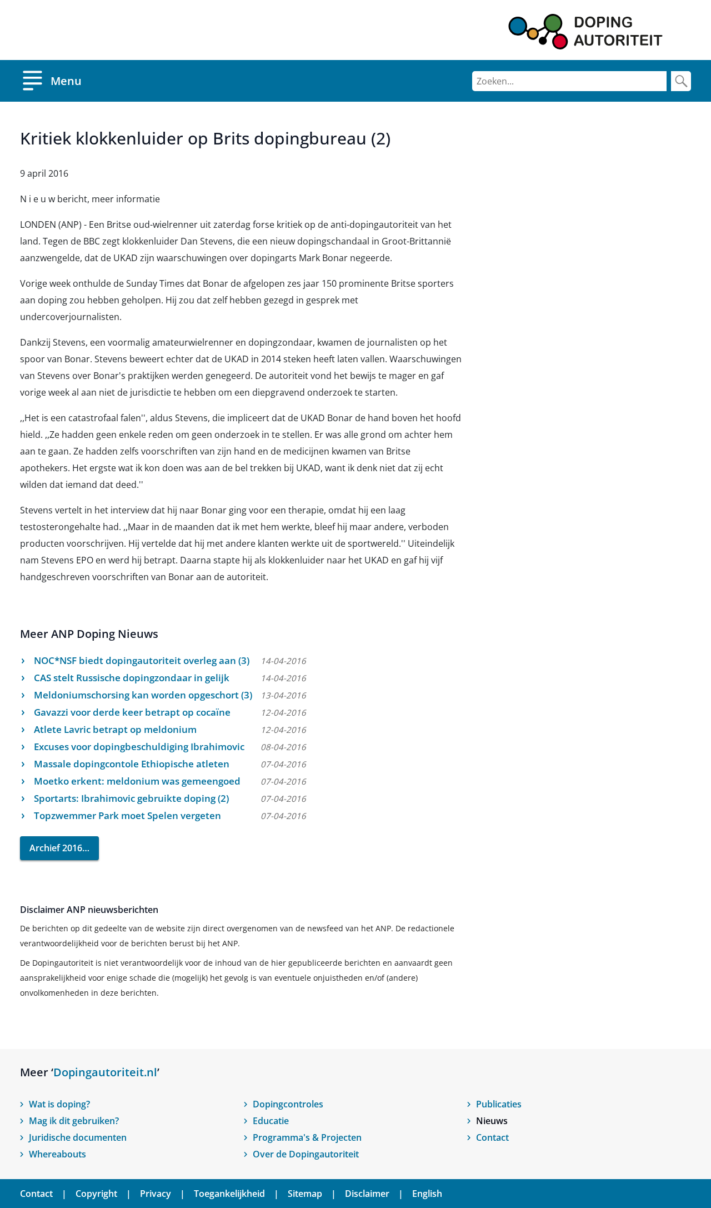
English (427, 1193)
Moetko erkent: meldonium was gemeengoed (137, 781)
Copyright (96, 1193)
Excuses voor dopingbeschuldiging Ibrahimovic (139, 746)
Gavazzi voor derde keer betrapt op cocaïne (132, 712)
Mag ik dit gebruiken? (74, 1121)
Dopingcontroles (288, 1104)
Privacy (155, 1193)
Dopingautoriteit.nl (105, 1072)
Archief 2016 (55, 848)
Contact (492, 1137)
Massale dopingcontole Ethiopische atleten (131, 763)
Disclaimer (367, 1193)
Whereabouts (57, 1154)
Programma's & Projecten (307, 1137)
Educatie (271, 1121)
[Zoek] (681, 81)
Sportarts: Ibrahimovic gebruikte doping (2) (131, 798)
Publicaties (499, 1104)
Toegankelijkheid (229, 1193)
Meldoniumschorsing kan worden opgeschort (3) (143, 694)
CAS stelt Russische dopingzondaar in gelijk (131, 677)
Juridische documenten (78, 1137)
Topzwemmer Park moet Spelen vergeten (127, 815)
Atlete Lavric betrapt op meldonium (115, 729)
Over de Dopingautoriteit (306, 1154)
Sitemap (305, 1193)
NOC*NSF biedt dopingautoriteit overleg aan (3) (141, 660)
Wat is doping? (59, 1104)
